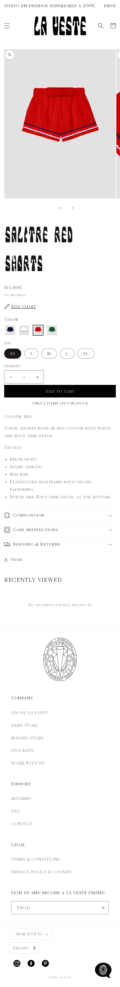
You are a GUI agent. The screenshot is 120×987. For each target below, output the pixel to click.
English (20, 948)
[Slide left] (48, 208)
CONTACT (22, 824)
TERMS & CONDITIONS (35, 859)
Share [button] (17, 559)
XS (12, 353)
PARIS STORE (24, 725)
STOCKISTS (22, 750)
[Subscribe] (102, 907)
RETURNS (21, 798)
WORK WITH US (27, 763)
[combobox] (24, 948)
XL (86, 353)
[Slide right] (72, 208)
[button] (7, 26)
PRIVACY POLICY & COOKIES (41, 872)
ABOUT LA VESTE (29, 713)
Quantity (12, 366)
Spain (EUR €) (29, 934)
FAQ (15, 811)
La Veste (65, 977)
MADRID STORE (27, 738)
